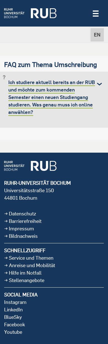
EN (97, 35)
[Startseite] (30, 13)
